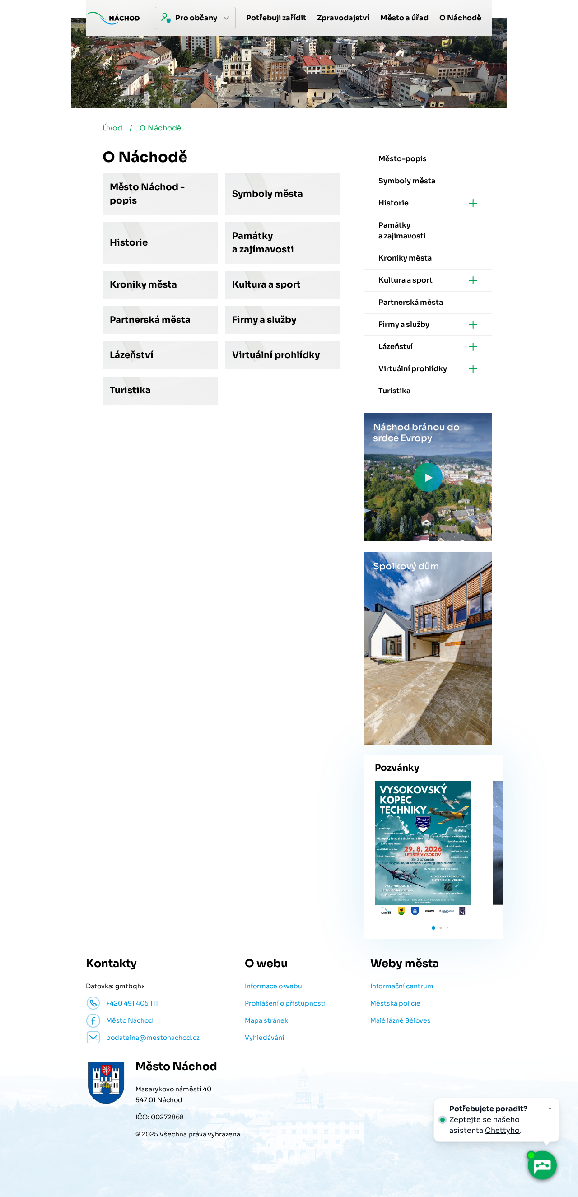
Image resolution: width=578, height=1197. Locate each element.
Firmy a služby (264, 320)
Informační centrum (402, 986)
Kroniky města (143, 284)
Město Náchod (129, 1020)
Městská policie (395, 1003)
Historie (129, 242)
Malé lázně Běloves (400, 1020)
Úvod (112, 128)
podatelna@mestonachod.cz (153, 1038)
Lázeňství (132, 355)
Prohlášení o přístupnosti (285, 1003)
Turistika (130, 390)
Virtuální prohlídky (276, 355)
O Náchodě (161, 128)
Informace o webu (273, 986)
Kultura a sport (266, 284)
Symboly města (267, 194)
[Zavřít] (550, 1107)
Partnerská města (150, 320)
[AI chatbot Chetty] (542, 1165)
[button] (433, 928)
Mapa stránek (266, 1020)
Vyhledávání (264, 1038)
